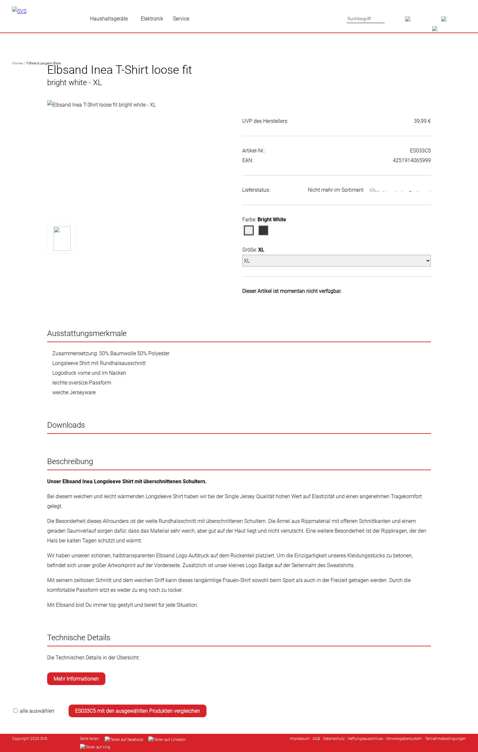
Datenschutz (334, 738)
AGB (316, 738)
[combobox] (366, 18)
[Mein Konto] (453, 21)
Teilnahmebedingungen (445, 738)
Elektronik (152, 19)
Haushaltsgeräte (109, 19)
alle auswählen (37, 711)
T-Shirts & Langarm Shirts (43, 63)
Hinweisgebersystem (404, 738)
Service (181, 19)
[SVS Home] (423, 21)
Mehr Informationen (76, 679)
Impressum (300, 738)
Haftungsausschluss (365, 738)
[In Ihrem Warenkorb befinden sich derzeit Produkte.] (446, 31)
